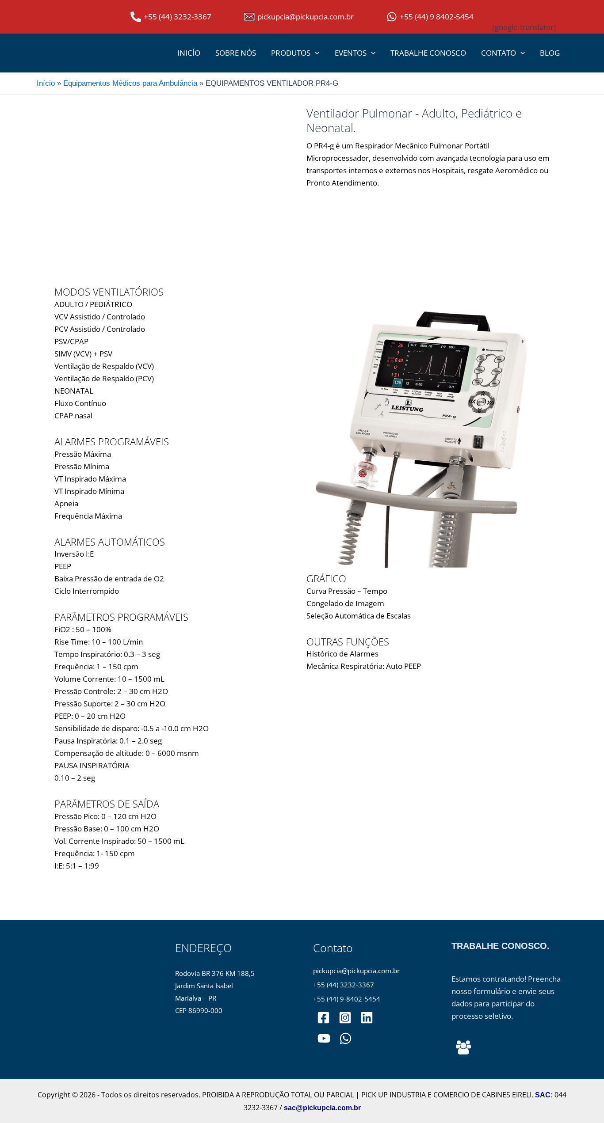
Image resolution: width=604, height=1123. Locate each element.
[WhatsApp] (345, 1038)
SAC (542, 1095)
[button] (314, 53)
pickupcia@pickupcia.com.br (356, 971)
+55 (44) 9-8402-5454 (346, 999)
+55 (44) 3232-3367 (343, 985)
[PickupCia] (323, 1038)
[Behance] (463, 1047)
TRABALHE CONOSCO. (500, 946)
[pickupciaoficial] (323, 1017)
